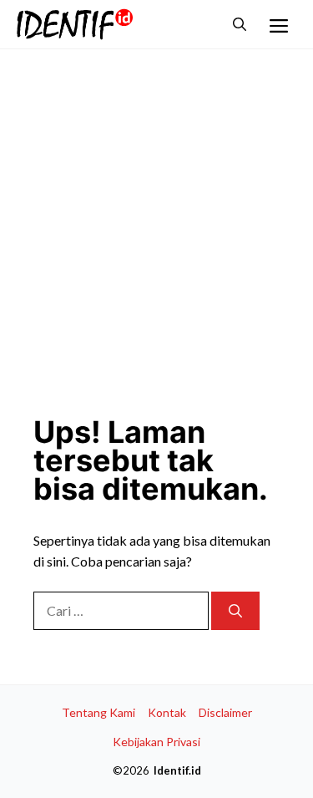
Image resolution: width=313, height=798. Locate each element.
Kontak (167, 712)
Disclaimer (225, 712)
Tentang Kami (98, 712)
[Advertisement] (156, 222)
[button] (239, 24)
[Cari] (235, 611)
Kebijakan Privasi (156, 741)
